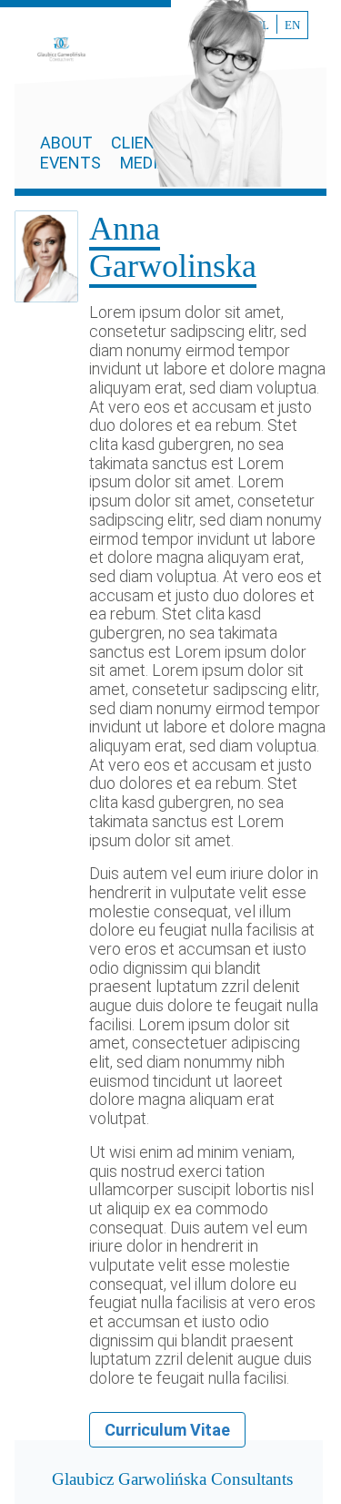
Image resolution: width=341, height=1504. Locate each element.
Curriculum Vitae (167, 1429)
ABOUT (68, 142)
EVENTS (70, 162)
